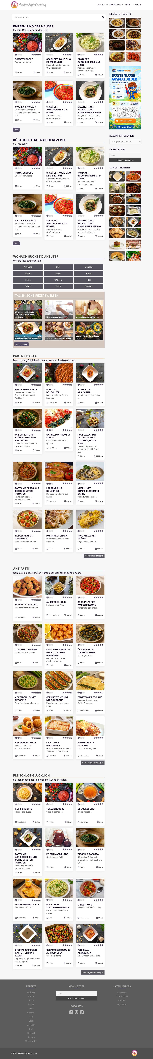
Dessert (89, 286)
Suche (138, 5)
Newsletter (122, 1004)
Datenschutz (122, 996)
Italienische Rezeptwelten (36, 295)
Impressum (122, 992)
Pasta (28, 280)
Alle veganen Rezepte (92, 972)
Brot (58, 267)
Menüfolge (115, 5)
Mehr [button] (16, 130)
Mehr (128, 5)
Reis (89, 280)
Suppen (88, 267)
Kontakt (122, 1000)
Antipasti (28, 267)
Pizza (88, 273)
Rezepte (101, 5)
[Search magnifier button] (103, 17)
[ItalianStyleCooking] (29, 4)
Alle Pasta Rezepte (94, 556)
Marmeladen (31, 1041)
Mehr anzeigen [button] (21, 344)
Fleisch (28, 286)
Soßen (28, 273)
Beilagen (31, 1025)
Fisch (58, 286)
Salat (58, 273)
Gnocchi (58, 280)
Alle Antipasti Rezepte (92, 762)
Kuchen (31, 1037)
